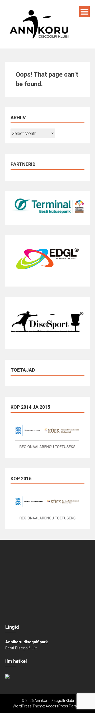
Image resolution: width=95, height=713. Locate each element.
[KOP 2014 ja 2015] (47, 435)
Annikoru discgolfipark (26, 642)
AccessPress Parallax (64, 706)
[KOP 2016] (47, 506)
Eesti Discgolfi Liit (21, 648)
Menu (84, 11)
